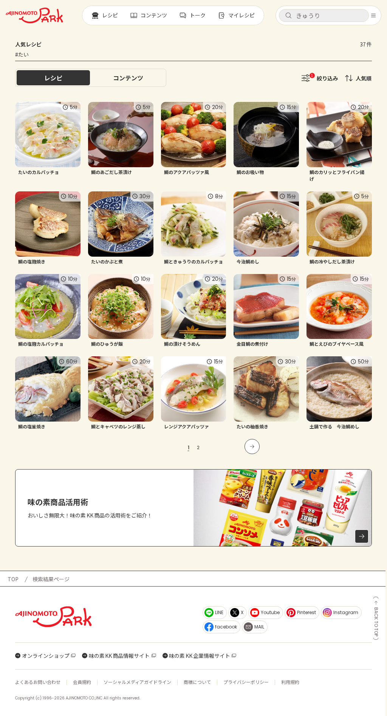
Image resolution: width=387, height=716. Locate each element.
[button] (324, 15)
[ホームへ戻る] (34, 15)
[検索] (288, 15)
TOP (13, 579)
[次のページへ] (252, 446)
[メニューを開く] (373, 15)
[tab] (128, 77)
